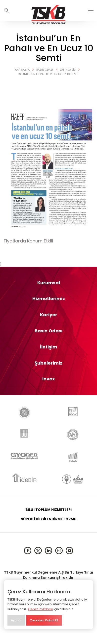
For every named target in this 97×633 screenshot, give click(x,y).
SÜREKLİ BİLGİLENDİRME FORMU (48, 519)
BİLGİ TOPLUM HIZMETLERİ (48, 509)
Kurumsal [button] (48, 282)
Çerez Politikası (40, 609)
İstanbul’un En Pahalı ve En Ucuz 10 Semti (48, 74)
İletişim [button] (48, 346)
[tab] (48, 282)
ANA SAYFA (22, 70)
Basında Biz (68, 70)
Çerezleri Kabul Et (44, 620)
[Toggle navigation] (91, 10)
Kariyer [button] (48, 314)
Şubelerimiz (48, 363)
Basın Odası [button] (48, 330)
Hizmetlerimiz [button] (48, 298)
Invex (48, 378)
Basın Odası (44, 70)
